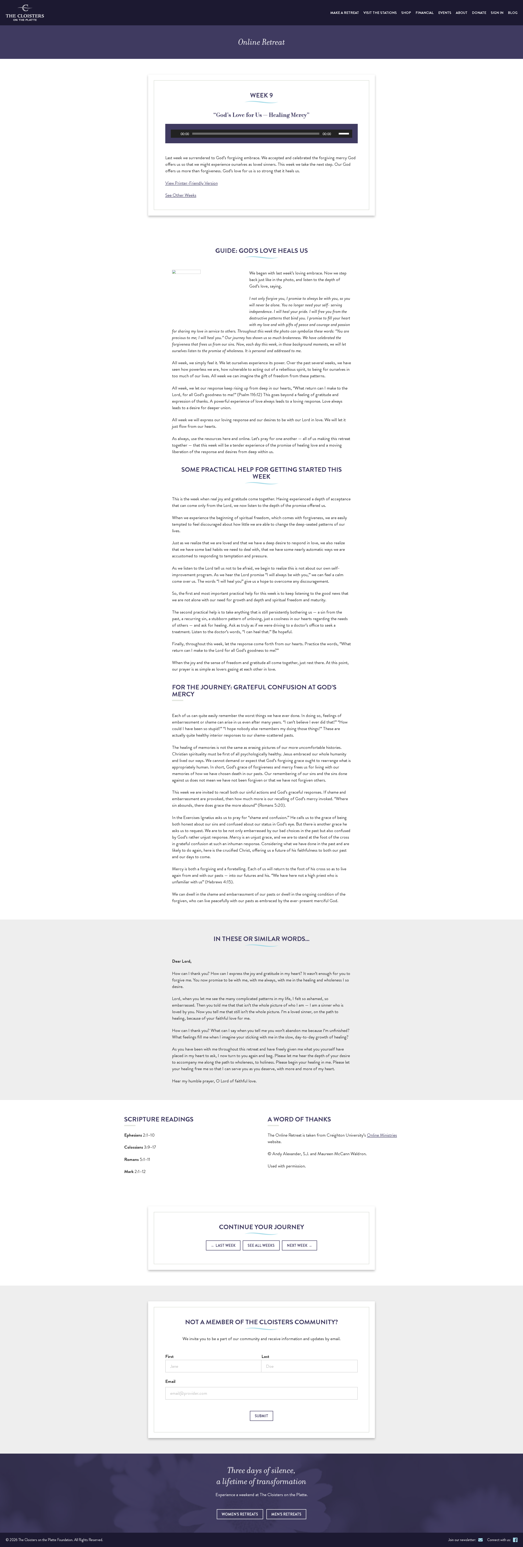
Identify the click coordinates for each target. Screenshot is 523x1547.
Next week (297, 1245)
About (461, 12)
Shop (406, 12)
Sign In (497, 12)
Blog (512, 12)
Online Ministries (382, 1135)
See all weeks (261, 1245)
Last (265, 1356)
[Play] (176, 134)
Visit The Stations (380, 12)
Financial (425, 12)
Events (444, 12)
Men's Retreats (286, 1514)
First (169, 1356)
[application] (261, 134)
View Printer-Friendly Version (191, 183)
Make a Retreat (344, 12)
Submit (261, 1415)
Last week (226, 1245)
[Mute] (335, 134)
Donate (479, 12)
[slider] (344, 133)
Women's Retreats (240, 1514)
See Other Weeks (180, 195)
